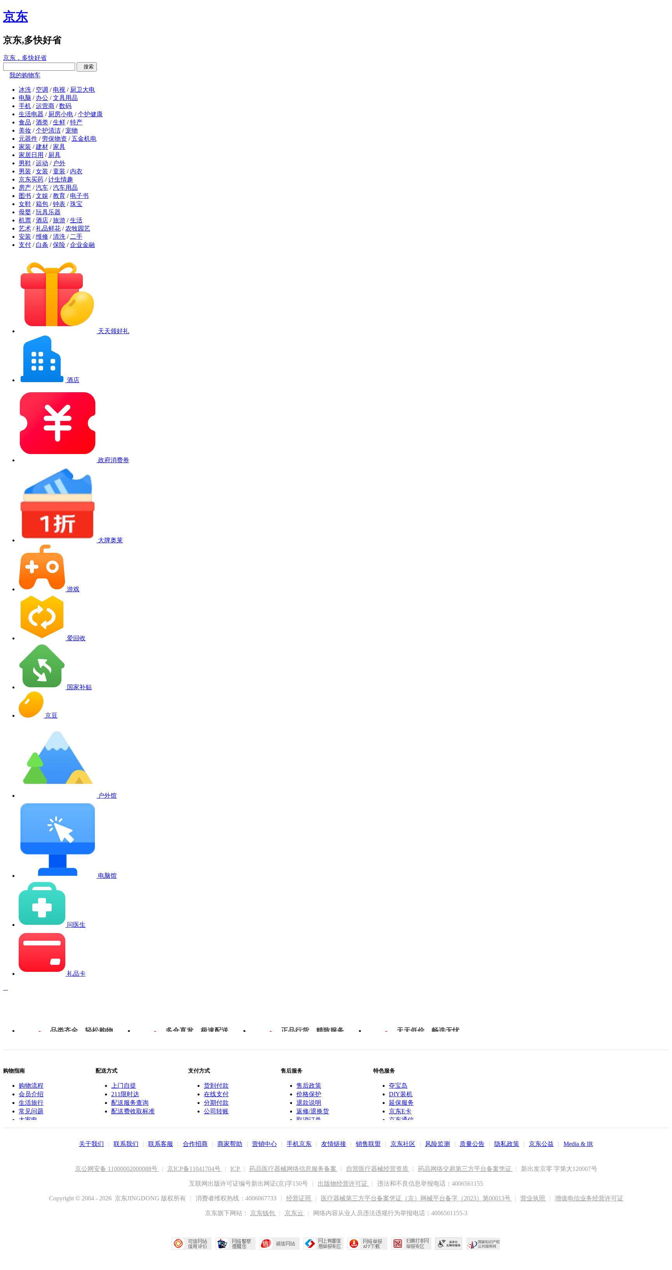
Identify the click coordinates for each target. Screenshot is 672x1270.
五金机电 (84, 138)
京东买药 (31, 179)
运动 (42, 163)
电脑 (25, 97)
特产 (76, 122)
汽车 (42, 187)
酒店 (42, 220)
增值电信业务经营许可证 (589, 1198)
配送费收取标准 (133, 1111)
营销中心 (264, 1144)
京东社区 (402, 1144)
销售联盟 (368, 1144)
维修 (42, 236)
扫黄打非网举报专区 (411, 1243)
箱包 (42, 204)
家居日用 (31, 155)
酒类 (42, 122)
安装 (25, 236)
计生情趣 (60, 179)
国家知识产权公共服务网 (483, 1243)
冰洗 (25, 89)
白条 (42, 244)
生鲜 (59, 122)
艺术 (25, 228)
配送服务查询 (130, 1102)
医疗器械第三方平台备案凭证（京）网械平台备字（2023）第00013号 (416, 1198)
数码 (65, 106)
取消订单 (308, 1119)
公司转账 (216, 1111)
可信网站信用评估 (192, 1243)
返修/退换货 (312, 1111)
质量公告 (472, 1144)
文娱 (42, 195)
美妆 (25, 130)
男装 (25, 171)
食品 (25, 122)
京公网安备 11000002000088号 (117, 1168)
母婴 (25, 212)
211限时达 (125, 1094)
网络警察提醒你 (235, 1243)
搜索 (87, 67)
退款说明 (308, 1102)
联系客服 (160, 1144)
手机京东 (299, 1144)
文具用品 (65, 97)
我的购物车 (24, 75)
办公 (42, 97)
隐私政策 (506, 1144)
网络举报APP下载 (367, 1243)
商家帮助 (229, 1144)
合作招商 (195, 1144)
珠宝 (76, 204)
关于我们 (91, 1144)
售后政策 (308, 1085)
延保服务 (401, 1102)
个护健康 (90, 114)
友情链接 (333, 1144)
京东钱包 (263, 1213)
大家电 (28, 1119)
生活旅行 (31, 1102)
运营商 (45, 106)
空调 (42, 89)
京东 (15, 16)
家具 (59, 146)
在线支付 (216, 1094)
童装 (59, 171)
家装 (25, 146)
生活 (76, 220)
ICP (235, 1168)
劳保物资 (54, 138)
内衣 (76, 171)
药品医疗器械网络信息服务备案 (293, 1168)
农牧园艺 (77, 228)
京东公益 (541, 1144)
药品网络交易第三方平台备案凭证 (465, 1168)
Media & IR (578, 1144)
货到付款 (216, 1085)
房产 (25, 187)
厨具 (54, 155)
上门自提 (123, 1085)
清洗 (59, 236)
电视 (59, 89)
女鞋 (25, 204)
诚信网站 (279, 1243)
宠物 (71, 130)
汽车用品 (65, 187)
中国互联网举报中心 (323, 1243)
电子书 (79, 195)
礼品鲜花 (48, 228)
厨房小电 (60, 114)
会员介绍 (31, 1094)
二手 (76, 236)
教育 (59, 195)
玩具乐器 (48, 212)
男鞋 (25, 163)
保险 (59, 244)
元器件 (28, 138)
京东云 (295, 1213)
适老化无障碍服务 (448, 1243)
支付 (25, 244)
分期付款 (216, 1102)
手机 (25, 106)
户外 (59, 163)
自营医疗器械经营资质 (378, 1168)
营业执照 (533, 1198)
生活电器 (31, 114)
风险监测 (437, 1144)
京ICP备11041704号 (194, 1168)
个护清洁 (48, 130)
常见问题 (31, 1111)
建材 (42, 146)
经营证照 (299, 1198)
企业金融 (82, 244)
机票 (25, 220)
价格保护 (308, 1094)
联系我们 (126, 1144)
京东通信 (401, 1119)
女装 (42, 171)
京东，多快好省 (25, 57)
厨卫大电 (82, 89)
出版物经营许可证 (343, 1183)
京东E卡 (400, 1111)
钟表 (59, 204)
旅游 (59, 220)
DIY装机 (401, 1094)
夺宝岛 (398, 1085)
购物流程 (31, 1085)
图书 (25, 195)
